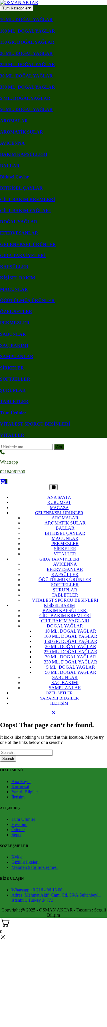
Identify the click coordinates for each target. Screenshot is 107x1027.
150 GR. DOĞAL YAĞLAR (27, 42)
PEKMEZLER (15, 322)
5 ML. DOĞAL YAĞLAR (25, 98)
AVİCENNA (12, 143)
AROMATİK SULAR (21, 132)
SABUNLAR (13, 334)
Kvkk (16, 857)
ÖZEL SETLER (16, 311)
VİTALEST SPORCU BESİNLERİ (35, 424)
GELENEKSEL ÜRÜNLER (28, 244)
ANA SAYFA (59, 497)
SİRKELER (12, 367)
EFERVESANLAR (19, 233)
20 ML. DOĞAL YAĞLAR (26, 53)
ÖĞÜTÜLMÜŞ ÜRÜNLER (27, 300)
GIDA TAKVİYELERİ (23, 255)
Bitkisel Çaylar (14, 176)
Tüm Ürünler (13, 412)
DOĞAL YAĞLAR (18, 221)
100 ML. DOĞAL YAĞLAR (27, 31)
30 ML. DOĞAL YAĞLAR (26, 76)
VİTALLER (12, 435)
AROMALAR (14, 120)
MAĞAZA (59, 507)
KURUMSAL (59, 502)
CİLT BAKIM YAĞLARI (25, 210)
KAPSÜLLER (14, 266)
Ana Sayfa (21, 781)
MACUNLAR (14, 289)
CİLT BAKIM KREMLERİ (27, 199)
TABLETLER (14, 401)
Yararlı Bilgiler (24, 791)
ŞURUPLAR (13, 390)
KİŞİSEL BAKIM (17, 277)
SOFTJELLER (15, 379)
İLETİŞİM (59, 703)
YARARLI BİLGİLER (59, 698)
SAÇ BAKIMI (14, 345)
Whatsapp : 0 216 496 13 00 (36, 889)
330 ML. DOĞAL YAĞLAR (27, 87)
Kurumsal (20, 786)
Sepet (16, 834)
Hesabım (19, 824)
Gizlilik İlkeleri (25, 862)
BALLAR (10, 165)
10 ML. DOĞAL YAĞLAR (26, 19)
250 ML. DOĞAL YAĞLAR (27, 64)
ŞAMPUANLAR (16, 356)
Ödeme (18, 829)
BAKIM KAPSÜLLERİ (23, 154)
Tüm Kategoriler (15, 8)
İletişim (18, 796)
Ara (59, 447)
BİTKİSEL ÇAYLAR (21, 188)
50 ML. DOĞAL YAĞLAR (26, 109)
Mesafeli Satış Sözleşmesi (34, 867)
